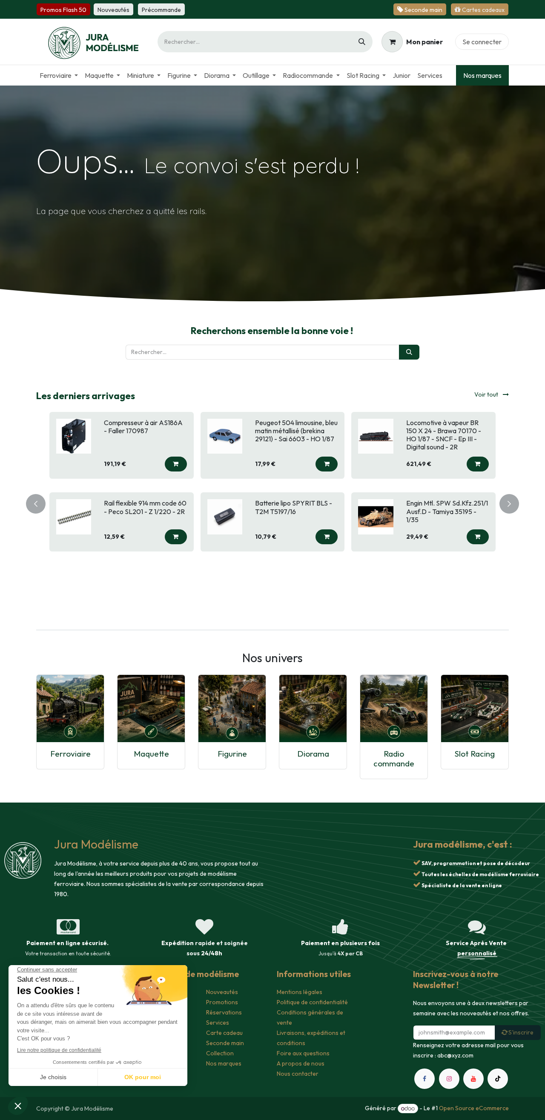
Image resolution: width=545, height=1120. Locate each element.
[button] (176, 472)
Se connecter (482, 41)
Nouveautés (222, 992)
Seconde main (225, 1043)
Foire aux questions (303, 1053)
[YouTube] (473, 1079)
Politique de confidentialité (312, 1002)
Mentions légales (299, 992)
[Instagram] (449, 1079)
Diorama (313, 754)
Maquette (151, 754)
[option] (272, 502)
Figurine (232, 754)
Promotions (222, 1002)
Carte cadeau (224, 1033)
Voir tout (486, 394)
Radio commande (393, 759)
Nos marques (482, 75)
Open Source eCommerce (474, 1108)
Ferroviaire (70, 754)
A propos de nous (300, 1063)
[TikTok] (498, 1079)
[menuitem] (58, 75)
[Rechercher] (362, 41)
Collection (220, 1053)
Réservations (224, 1012)
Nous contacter (297, 1073)
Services (217, 1022)
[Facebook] (424, 1079)
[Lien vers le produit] (70, 708)
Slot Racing (475, 754)
